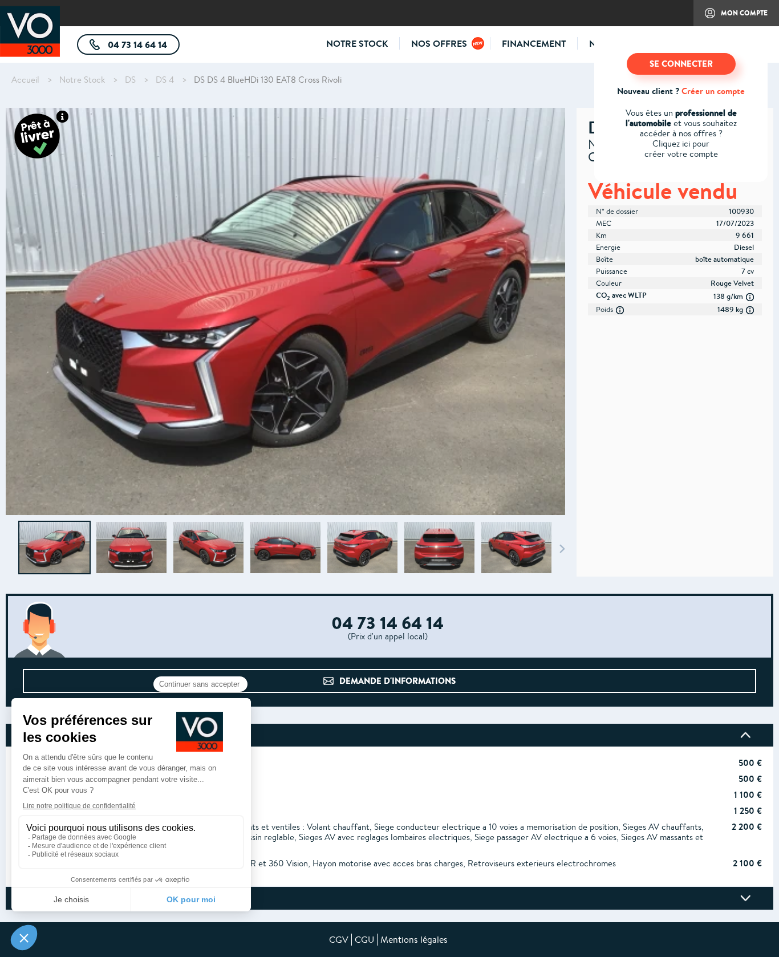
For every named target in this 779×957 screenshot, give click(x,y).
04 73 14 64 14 (143, 46)
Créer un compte (713, 91)
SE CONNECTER (681, 64)
